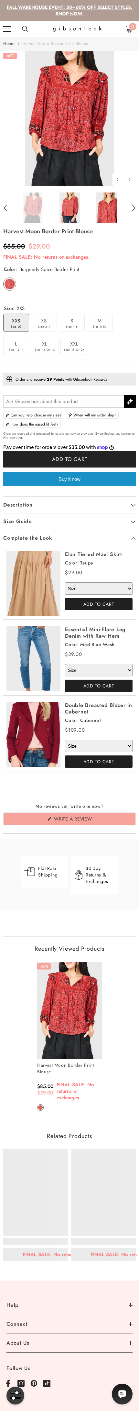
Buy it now (69, 479)
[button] (117, 179)
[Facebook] (8, 1383)
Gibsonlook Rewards (90, 379)
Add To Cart (98, 604)
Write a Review (83, 820)
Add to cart (69, 459)
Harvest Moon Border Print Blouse (65, 1068)
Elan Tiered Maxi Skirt (93, 554)
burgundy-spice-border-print (40, 1107)
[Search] (25, 29)
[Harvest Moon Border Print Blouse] (69, 1010)
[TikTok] (47, 1383)
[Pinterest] (34, 1383)
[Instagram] (21, 1383)
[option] (69, 118)
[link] (35, 1241)
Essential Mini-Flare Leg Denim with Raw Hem (95, 633)
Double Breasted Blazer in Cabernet (98, 708)
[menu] (7, 29)
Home (9, 43)
